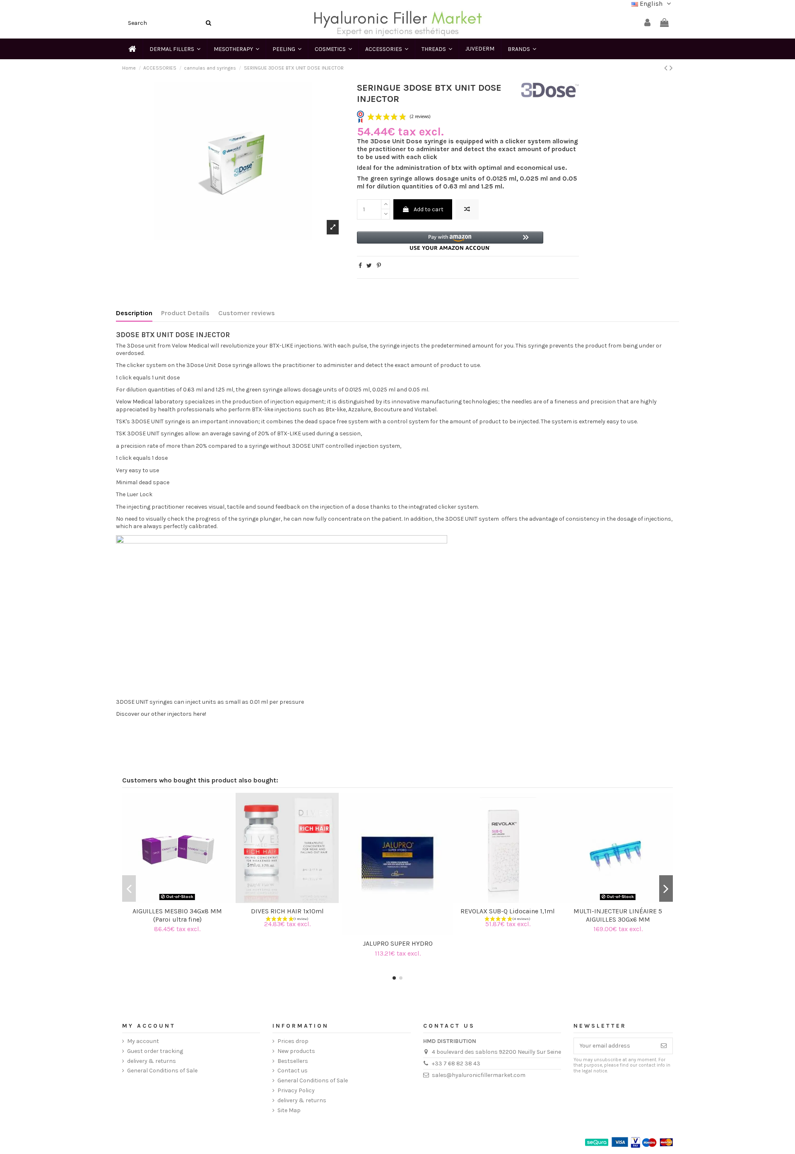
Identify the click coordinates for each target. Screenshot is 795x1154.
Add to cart (428, 209)
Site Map (289, 1110)
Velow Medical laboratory (149, 401)
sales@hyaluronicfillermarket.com (478, 1075)
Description (134, 313)
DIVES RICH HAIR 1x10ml (287, 911)
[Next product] (671, 68)
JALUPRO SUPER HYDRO (398, 943)
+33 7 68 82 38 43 (456, 1063)
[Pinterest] (379, 265)
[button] (450, 241)
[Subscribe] (663, 1046)
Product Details (185, 313)
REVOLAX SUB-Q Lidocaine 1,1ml (507, 911)
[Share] (360, 265)
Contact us (292, 1070)
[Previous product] (667, 68)
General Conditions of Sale (162, 1070)
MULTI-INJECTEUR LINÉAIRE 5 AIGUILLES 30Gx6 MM (617, 915)
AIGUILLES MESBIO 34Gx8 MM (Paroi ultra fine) (177, 915)
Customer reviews (246, 313)
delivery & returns (151, 1061)
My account (143, 1041)
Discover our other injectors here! (161, 713)
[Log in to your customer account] (647, 23)
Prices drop (292, 1041)
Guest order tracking (155, 1051)
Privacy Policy (296, 1090)
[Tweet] (369, 265)
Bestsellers (292, 1061)
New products (296, 1051)
